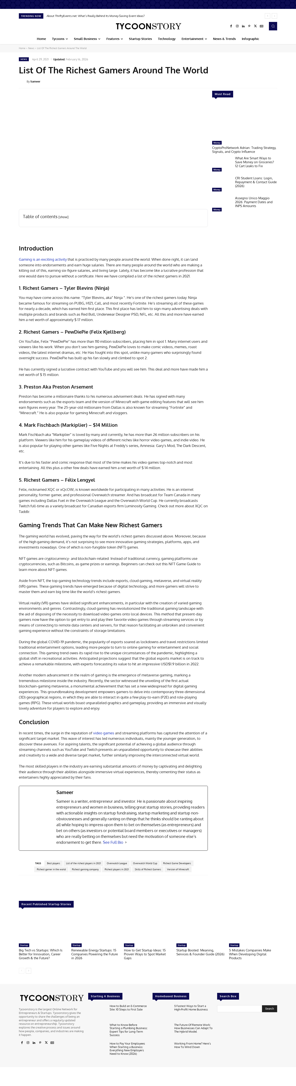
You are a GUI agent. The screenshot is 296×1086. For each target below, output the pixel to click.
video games (103, 733)
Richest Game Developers (177, 863)
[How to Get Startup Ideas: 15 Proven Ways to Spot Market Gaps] (148, 927)
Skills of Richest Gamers (148, 869)
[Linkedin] (243, 26)
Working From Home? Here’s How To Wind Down (192, 1045)
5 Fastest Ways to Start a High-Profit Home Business (191, 1007)
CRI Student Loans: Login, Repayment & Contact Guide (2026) (256, 182)
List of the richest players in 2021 (83, 863)
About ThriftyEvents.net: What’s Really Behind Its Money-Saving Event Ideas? (96, 16)
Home (22, 48)
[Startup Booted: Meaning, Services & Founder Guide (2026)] (200, 927)
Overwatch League (117, 863)
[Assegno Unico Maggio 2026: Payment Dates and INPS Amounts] (222, 205)
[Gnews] (262, 26)
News (31, 48)
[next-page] (28, 971)
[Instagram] (237, 26)
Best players (53, 863)
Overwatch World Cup (145, 863)
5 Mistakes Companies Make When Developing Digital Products (250, 954)
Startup (24, 945)
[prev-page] (21, 971)
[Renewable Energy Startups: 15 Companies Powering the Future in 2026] (95, 927)
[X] (255, 26)
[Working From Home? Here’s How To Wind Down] (162, 1050)
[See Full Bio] (125, 842)
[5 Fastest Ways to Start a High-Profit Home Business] (162, 1012)
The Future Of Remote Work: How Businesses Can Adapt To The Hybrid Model (193, 1028)
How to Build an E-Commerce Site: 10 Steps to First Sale (128, 1007)
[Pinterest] (249, 26)
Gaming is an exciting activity (43, 259)
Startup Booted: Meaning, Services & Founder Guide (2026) (200, 952)
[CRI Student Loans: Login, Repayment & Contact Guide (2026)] (222, 185)
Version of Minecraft (178, 869)
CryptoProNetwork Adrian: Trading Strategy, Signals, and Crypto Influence (244, 150)
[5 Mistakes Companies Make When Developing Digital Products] (253, 927)
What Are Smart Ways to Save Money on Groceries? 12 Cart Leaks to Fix (254, 162)
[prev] (267, 16)
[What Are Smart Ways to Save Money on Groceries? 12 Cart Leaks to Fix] (222, 165)
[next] (274, 16)
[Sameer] (23, 81)
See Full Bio (113, 842)
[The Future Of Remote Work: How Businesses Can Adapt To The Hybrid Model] (162, 1031)
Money (216, 142)
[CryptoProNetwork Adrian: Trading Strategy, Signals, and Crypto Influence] (244, 121)
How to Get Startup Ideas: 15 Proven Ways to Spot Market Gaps (145, 954)
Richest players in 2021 (117, 869)
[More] (280, 81)
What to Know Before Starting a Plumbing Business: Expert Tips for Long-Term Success (129, 1030)
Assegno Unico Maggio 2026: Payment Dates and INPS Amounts (254, 202)
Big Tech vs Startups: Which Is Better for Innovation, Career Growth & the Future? (40, 954)
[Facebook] (231, 26)
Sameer (35, 81)
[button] (273, 26)
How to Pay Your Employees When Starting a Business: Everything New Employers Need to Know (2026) (127, 1048)
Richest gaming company (85, 869)
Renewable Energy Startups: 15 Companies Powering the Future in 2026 (94, 954)
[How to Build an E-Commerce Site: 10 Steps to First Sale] (97, 1012)
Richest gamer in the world (51, 869)
